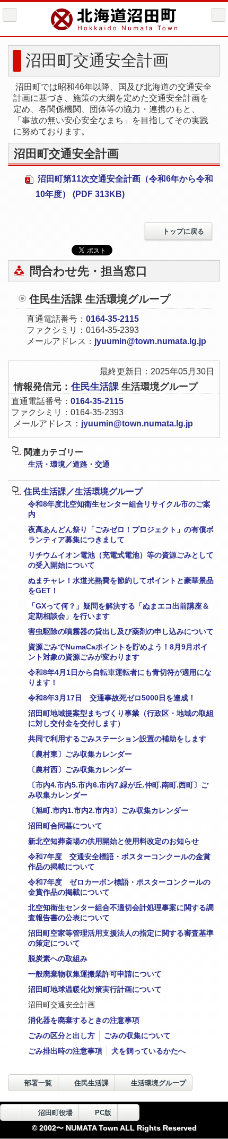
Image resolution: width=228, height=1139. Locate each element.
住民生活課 (96, 386)
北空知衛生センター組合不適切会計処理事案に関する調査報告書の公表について (121, 912)
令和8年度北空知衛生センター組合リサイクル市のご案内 (119, 509)
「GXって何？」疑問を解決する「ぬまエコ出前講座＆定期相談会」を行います (118, 611)
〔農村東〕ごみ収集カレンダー (80, 754)
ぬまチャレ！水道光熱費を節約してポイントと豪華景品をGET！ (121, 585)
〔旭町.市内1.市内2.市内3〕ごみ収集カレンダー (108, 810)
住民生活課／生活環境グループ (83, 491)
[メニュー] (218, 15)
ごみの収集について (137, 1035)
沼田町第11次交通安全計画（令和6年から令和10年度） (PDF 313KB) (124, 186)
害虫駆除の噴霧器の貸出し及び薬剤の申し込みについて (121, 631)
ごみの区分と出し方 (61, 1035)
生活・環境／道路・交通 (69, 464)
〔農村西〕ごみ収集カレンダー (80, 769)
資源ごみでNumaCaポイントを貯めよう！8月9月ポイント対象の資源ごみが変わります (118, 652)
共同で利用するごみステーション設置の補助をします (117, 738)
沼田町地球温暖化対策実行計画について (95, 989)
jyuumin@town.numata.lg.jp (150, 341)
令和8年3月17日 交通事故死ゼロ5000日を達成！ (112, 697)
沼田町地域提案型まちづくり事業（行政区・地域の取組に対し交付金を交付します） (121, 718)
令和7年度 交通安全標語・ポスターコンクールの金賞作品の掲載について (119, 861)
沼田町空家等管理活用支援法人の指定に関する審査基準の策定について (121, 938)
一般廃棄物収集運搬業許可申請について (95, 974)
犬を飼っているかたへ (148, 1051)
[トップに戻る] (128, 1112)
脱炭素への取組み (57, 958)
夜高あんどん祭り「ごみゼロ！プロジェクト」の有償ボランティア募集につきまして (121, 534)
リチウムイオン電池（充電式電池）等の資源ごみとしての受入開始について (121, 560)
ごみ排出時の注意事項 (65, 1051)
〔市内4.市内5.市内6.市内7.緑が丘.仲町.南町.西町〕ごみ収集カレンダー (118, 790)
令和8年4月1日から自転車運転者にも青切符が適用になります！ (120, 677)
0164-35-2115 (112, 318)
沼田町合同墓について (65, 825)
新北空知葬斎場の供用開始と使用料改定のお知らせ (113, 841)
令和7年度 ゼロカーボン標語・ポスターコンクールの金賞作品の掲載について (119, 887)
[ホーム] (9, 15)
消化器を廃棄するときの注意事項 (83, 1020)
